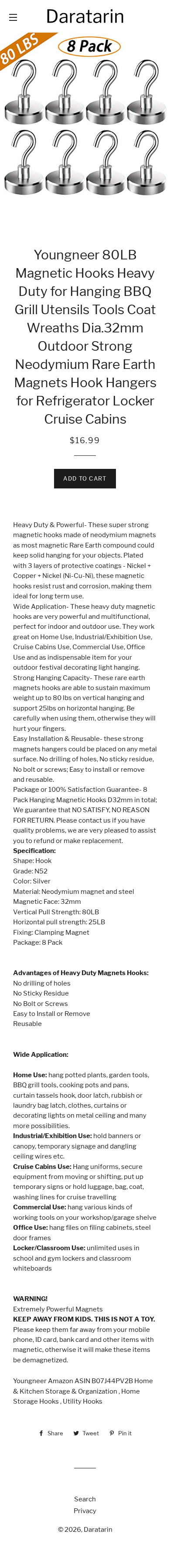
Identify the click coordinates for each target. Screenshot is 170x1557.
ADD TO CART (84, 478)
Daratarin (98, 1530)
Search (85, 1499)
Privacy (85, 1511)
